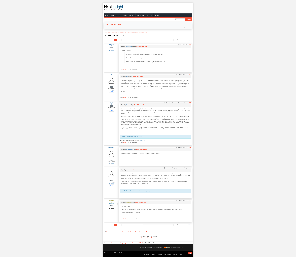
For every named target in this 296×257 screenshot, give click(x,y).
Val (111, 74)
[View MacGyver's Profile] (111, 202)
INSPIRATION (140, 15)
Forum (117, 243)
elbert (111, 168)
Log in (124, 69)
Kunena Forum (151, 238)
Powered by (144, 238)
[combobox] (180, 19)
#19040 (189, 74)
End (141, 40)
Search (189, 19)
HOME (107, 15)
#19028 (189, 44)
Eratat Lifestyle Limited (141, 46)
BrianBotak (111, 44)
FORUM (125, 15)
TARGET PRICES (115, 15)
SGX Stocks (141, 243)
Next (138, 40)
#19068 (189, 167)
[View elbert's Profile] (111, 174)
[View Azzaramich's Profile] (111, 153)
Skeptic (111, 103)
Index (106, 24)
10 (134, 40)
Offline (111, 47)
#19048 (189, 102)
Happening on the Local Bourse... (128, 243)
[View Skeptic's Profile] (111, 104)
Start (106, 40)
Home (112, 243)
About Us (149, 15)
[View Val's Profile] (111, 80)
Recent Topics (112, 24)
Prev (110, 40)
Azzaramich (111, 147)
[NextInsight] (113, 7)
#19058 (189, 147)
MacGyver (111, 200)
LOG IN (157, 15)
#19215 (189, 200)
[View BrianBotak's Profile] (111, 45)
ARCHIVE (131, 15)
